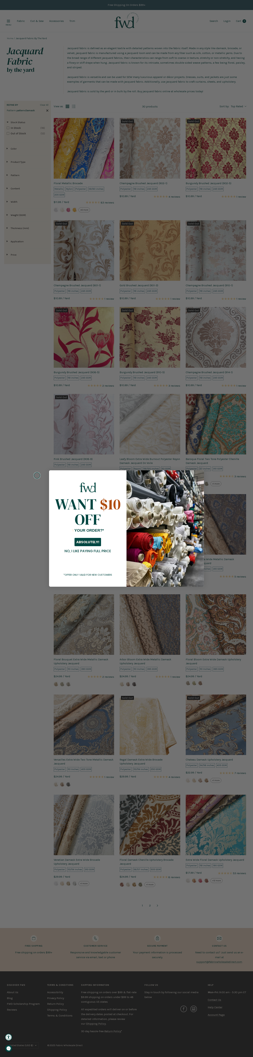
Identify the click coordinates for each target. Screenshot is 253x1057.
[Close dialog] (37, 475)
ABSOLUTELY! (87, 542)
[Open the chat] (8, 1048)
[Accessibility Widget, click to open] (8, 1037)
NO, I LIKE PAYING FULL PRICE (88, 551)
